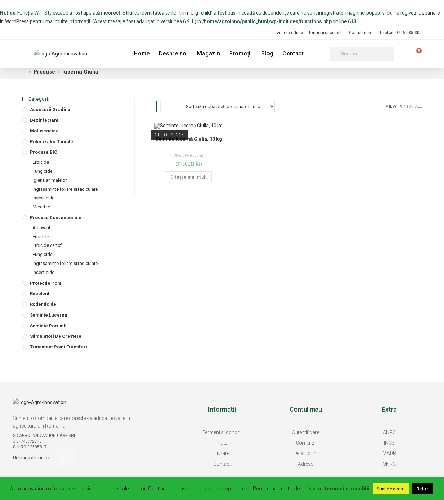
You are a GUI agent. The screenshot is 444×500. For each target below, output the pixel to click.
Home (142, 53)
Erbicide (41, 162)
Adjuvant (41, 227)
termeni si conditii (347, 488)
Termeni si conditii (326, 32)
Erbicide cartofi (48, 245)
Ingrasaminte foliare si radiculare (65, 189)
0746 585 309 (408, 32)
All (418, 106)
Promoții (240, 53)
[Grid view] (151, 106)
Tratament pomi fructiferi (58, 347)
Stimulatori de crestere (56, 336)
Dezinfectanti (45, 120)
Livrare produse (288, 32)
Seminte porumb (48, 325)
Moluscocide (44, 130)
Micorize (41, 206)
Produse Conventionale (56, 217)
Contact (293, 53)
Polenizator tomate (51, 141)
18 (408, 106)
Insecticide (43, 197)
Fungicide (42, 171)
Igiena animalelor (50, 180)
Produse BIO (43, 152)
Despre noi (173, 53)
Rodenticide (43, 304)
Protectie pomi (46, 283)
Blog (267, 53)
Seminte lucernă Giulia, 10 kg (188, 139)
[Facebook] (66, 458)
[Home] (24, 72)
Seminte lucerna (48, 315)
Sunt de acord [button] (391, 488)
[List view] (166, 106)
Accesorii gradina (50, 109)
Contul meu (360, 32)
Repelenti (40, 293)
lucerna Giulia (80, 72)
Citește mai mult (188, 177)
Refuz (422, 488)
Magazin (208, 53)
